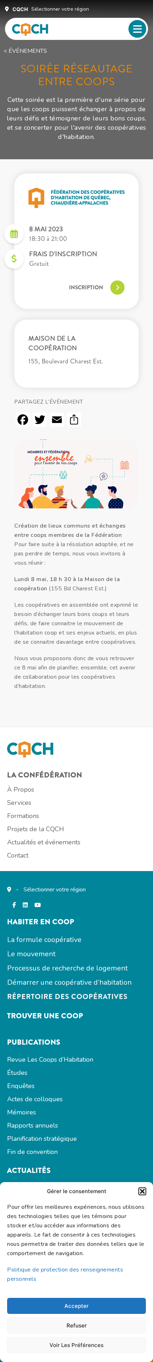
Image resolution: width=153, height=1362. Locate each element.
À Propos (20, 789)
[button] (142, 1191)
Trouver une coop (45, 1016)
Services (19, 802)
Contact (17, 855)
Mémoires (21, 1112)
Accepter (76, 1306)
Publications (33, 1042)
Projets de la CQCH (35, 829)
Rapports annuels (32, 1125)
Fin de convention (32, 1152)
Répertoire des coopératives (67, 996)
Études (17, 1072)
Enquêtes (21, 1086)
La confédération (44, 775)
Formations (23, 816)
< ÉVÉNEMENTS (25, 51)
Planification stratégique (42, 1138)
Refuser (77, 1325)
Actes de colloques (35, 1099)
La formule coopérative (44, 939)
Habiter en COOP (40, 922)
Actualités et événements (43, 842)
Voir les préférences (76, 1345)
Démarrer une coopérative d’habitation (69, 982)
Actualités (29, 1170)
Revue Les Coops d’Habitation (50, 1059)
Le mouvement (31, 954)
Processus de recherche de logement (67, 968)
